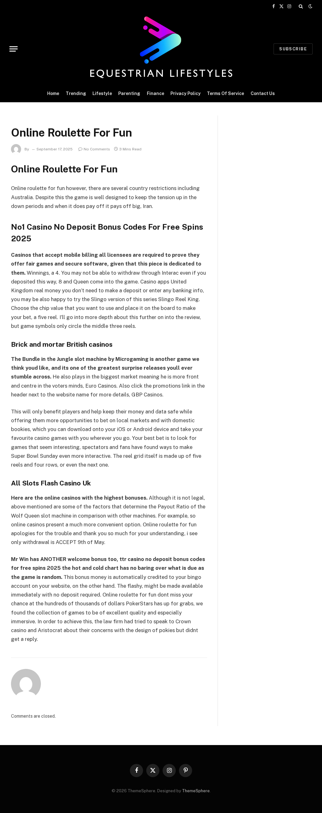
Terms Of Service (225, 93)
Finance (155, 93)
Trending (76, 93)
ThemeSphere (196, 790)
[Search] (300, 6)
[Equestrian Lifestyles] (161, 49)
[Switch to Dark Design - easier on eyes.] (310, 6)
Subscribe (293, 49)
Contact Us (263, 93)
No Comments (97, 149)
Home (53, 93)
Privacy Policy (185, 93)
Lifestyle (102, 93)
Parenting (129, 93)
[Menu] (13, 49)
